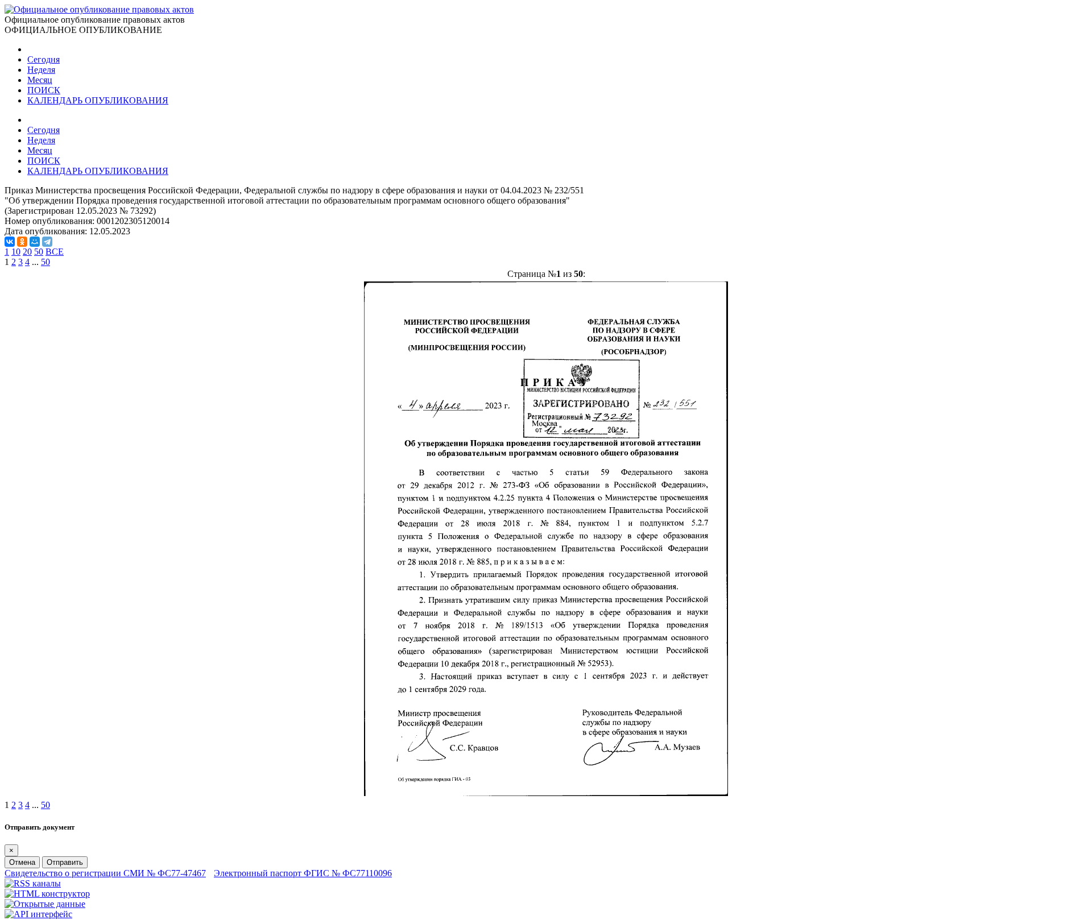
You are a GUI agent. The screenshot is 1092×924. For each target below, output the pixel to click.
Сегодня (43, 59)
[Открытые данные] (45, 904)
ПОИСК (43, 90)
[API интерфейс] (38, 914)
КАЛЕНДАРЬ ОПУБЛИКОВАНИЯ (97, 100)
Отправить (65, 862)
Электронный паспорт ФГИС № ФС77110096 (303, 873)
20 (27, 251)
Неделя (41, 69)
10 (15, 251)
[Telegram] (47, 242)
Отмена (22, 862)
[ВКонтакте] (10, 242)
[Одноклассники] (22, 242)
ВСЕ (55, 251)
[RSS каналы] (33, 883)
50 (38, 251)
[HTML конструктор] (47, 893)
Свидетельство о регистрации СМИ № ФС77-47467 (105, 873)
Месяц (39, 80)
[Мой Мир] (35, 242)
